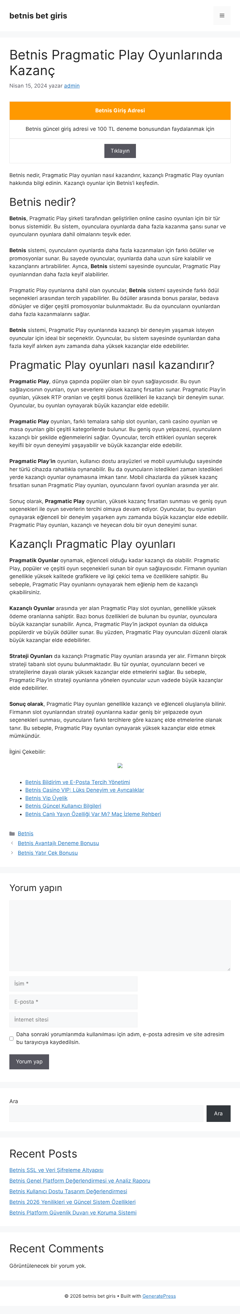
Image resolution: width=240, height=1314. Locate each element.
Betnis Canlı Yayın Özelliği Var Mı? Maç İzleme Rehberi (93, 814)
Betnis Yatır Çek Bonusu (48, 853)
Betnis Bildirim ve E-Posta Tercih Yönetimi (77, 782)
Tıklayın (120, 151)
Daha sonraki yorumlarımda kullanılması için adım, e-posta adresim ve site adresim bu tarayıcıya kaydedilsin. (120, 1038)
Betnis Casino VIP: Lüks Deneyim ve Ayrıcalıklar (84, 790)
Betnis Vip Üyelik (46, 798)
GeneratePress (159, 1296)
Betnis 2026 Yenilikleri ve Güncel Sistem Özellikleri (72, 1202)
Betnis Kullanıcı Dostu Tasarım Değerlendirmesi (68, 1191)
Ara (13, 1101)
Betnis (25, 833)
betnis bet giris (38, 15)
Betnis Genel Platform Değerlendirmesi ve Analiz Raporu (79, 1181)
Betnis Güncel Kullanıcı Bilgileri (63, 806)
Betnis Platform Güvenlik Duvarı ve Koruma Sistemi (73, 1213)
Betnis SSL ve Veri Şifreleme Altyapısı (56, 1170)
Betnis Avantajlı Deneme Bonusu (58, 843)
